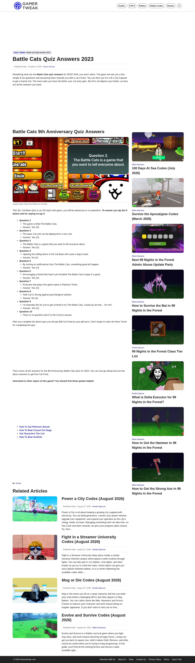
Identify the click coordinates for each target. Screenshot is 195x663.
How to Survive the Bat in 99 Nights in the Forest (153, 308)
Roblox (142, 6)
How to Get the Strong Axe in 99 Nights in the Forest (156, 491)
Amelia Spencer (99, 506)
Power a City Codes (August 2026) (93, 498)
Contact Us (141, 659)
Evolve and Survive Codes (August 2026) (93, 617)
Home (16, 52)
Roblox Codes (156, 6)
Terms (166, 659)
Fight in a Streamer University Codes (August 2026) (89, 539)
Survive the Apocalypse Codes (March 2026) (155, 216)
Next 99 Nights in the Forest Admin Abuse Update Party (153, 262)
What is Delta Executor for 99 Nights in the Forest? (154, 399)
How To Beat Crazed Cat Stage (35, 430)
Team (131, 659)
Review (170, 6)
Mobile (22, 52)
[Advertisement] (97, 30)
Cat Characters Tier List (32, 433)
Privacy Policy (155, 659)
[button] (179, 6)
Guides (121, 6)
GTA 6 (132, 6)
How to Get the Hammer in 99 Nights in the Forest (154, 445)
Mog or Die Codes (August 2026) (91, 580)
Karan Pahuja (49, 67)
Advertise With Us (107, 659)
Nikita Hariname (99, 627)
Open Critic (177, 659)
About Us (122, 659)
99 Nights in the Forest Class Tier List (157, 354)
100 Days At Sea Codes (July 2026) (153, 170)
